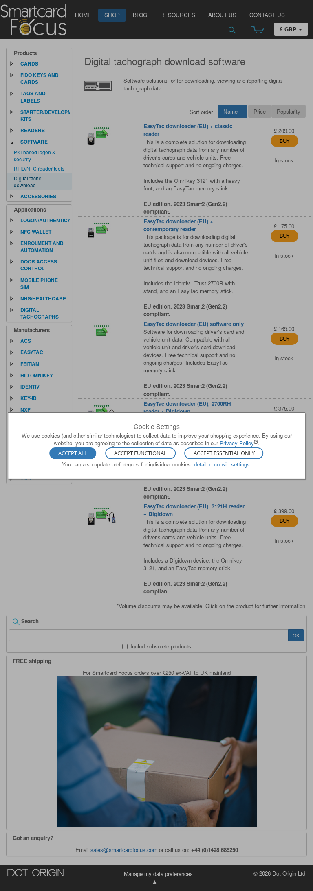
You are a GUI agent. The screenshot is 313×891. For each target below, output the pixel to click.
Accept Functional (140, 453)
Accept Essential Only (224, 453)
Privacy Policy (237, 443)
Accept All (72, 453)
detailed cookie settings (222, 464)
